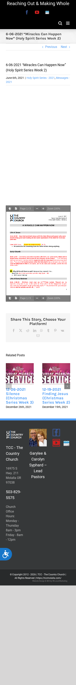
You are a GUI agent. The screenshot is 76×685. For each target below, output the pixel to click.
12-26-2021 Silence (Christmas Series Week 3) (20, 396)
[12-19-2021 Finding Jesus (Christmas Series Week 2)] (56, 374)
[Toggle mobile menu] (68, 23)
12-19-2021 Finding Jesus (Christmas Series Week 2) (56, 396)
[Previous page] (10, 208)
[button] (9, 386)
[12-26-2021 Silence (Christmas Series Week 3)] (20, 374)
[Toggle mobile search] (60, 23)
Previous (51, 47)
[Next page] (16, 208)
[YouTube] (56, 442)
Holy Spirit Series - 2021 (41, 77)
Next (64, 47)
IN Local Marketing (60, 581)
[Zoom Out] (37, 208)
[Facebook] (56, 432)
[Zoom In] (43, 208)
